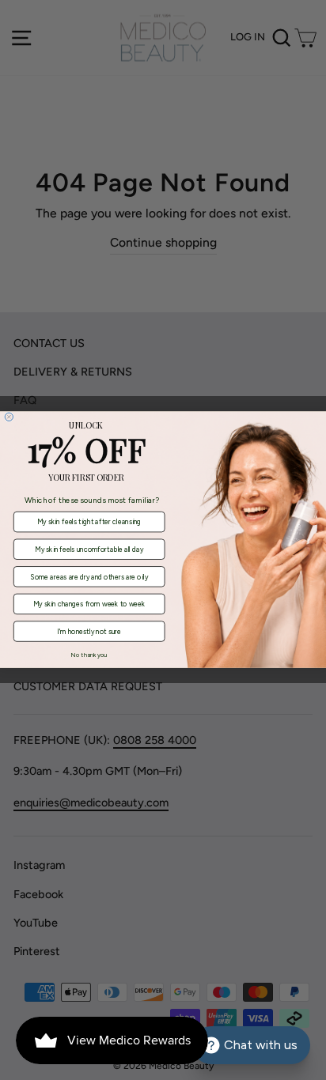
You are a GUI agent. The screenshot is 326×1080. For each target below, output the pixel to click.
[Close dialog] (9, 417)
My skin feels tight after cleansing (89, 522)
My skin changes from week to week (89, 604)
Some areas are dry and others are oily (89, 577)
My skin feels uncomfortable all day (89, 549)
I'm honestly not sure (89, 632)
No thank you (88, 655)
